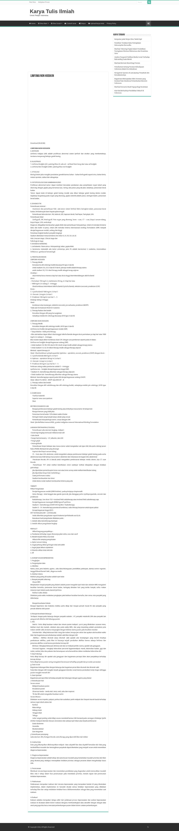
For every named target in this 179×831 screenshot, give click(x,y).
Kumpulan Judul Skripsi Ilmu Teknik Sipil (128, 39)
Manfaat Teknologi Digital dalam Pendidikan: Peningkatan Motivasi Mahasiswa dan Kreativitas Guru (131, 51)
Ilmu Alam (43, 23)
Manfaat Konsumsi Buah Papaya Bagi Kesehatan (131, 87)
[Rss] (148, 827)
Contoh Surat (71, 23)
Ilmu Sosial (57, 23)
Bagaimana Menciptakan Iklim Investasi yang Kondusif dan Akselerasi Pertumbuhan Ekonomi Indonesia (130, 81)
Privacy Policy (111, 23)
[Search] (149, 2)
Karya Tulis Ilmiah (52, 11)
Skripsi (83, 23)
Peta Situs (32, 2)
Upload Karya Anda (97, 23)
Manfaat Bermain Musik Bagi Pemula (127, 63)
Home (33, 23)
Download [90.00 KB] (37, 143)
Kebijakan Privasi (44, 2)
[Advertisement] (68, 52)
